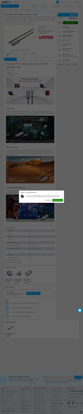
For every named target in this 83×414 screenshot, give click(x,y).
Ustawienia (48, 200)
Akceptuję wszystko (57, 200)
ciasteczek (37, 195)
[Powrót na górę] (81, 412)
